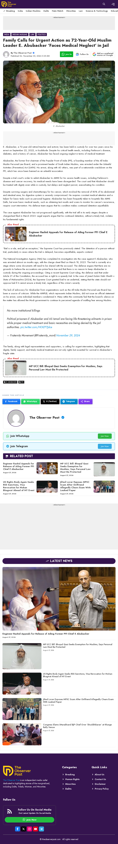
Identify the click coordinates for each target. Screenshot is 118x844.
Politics (42, 34)
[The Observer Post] (9, 4)
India (20, 10)
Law (81, 10)
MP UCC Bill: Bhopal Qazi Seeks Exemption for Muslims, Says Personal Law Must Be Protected (75, 468)
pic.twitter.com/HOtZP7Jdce (36, 327)
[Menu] (113, 4)
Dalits (46, 10)
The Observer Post (22, 52)
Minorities (71, 10)
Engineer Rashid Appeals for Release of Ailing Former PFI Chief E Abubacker (18, 466)
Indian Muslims (33, 10)
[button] (104, 4)
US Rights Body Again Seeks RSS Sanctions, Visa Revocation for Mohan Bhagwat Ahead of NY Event (18, 486)
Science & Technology (97, 10)
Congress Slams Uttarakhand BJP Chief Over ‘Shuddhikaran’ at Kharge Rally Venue (77, 726)
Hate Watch (57, 10)
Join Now (105, 436)
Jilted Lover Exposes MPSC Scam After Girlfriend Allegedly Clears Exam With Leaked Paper (75, 486)
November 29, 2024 (68, 335)
